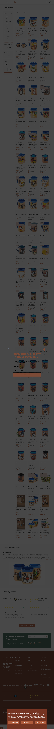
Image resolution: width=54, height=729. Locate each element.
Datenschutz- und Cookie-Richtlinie (37, 726)
